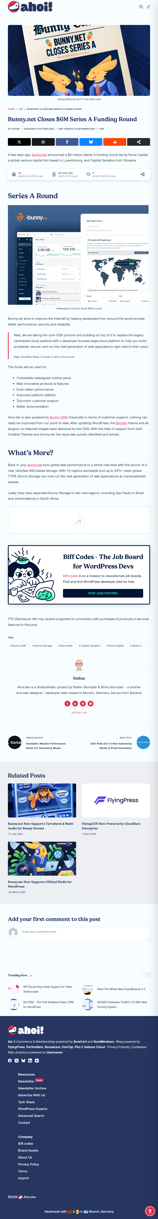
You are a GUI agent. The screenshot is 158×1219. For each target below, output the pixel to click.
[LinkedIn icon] (75, 703)
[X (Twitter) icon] (90, 703)
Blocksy (121, 423)
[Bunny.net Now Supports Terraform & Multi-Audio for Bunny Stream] (42, 800)
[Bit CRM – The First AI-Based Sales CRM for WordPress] (13, 1004)
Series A (136, 645)
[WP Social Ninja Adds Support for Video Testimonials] (13, 989)
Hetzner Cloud (94, 1047)
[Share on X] (19, 142)
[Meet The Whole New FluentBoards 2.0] (87, 989)
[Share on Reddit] (114, 142)
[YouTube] (37, 1060)
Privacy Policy (28, 1164)
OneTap (67, 1047)
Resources (26, 1074)
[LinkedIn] (30, 1060)
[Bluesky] (23, 1060)
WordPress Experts (32, 1108)
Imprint (23, 1178)
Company (25, 1137)
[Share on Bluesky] (90, 142)
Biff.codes (70, 575)
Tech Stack (26, 1102)
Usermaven (54, 1052)
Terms (22, 1171)
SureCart (80, 1041)
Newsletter (30, 1081)
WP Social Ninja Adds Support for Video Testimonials (47, 989)
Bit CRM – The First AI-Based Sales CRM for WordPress (48, 1004)
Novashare (52, 1047)
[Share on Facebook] (67, 142)
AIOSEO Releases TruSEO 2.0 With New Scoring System (122, 1004)
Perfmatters (34, 1047)
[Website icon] (83, 703)
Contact (24, 1122)
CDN (101, 128)
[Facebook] (10, 1060)
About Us (25, 1157)
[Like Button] (79, 522)
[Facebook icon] (67, 703)
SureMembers (104, 1041)
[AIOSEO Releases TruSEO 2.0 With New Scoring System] (87, 1004)
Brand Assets (28, 1150)
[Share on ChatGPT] (43, 142)
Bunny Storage (42, 645)
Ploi (77, 1047)
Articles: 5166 (79, 712)
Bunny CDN (58, 417)
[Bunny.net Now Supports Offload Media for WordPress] (42, 859)
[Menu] (148, 6)
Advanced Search (31, 1115)
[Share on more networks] (138, 142)
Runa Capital (115, 645)
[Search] (141, 6)
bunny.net (39, 154)
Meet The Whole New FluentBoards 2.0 (121, 989)
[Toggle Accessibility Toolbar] (150, 1211)
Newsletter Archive (32, 1088)
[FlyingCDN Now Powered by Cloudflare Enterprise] (116, 800)
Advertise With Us (31, 1095)
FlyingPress (16, 1047)
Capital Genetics (89, 645)
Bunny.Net (65, 645)
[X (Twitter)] (16, 1060)
